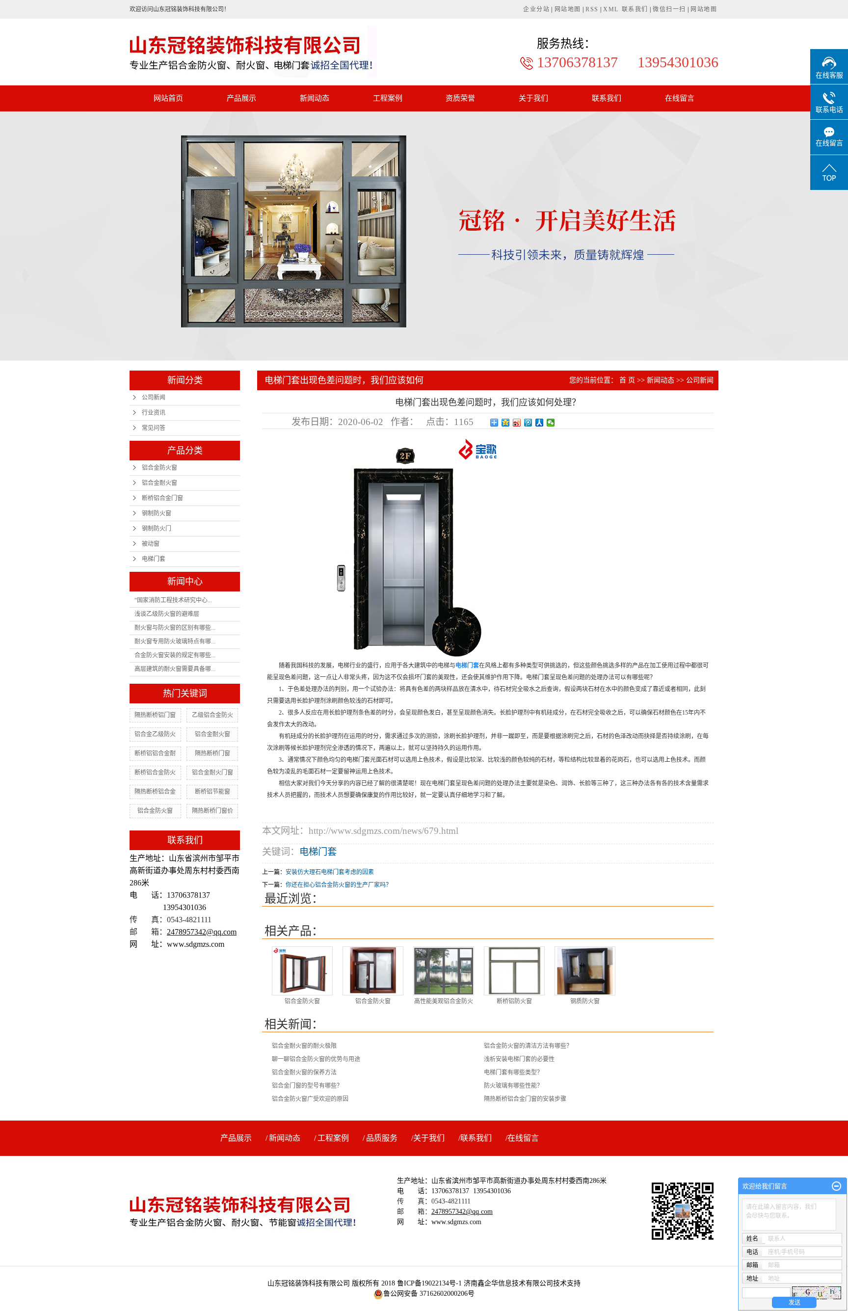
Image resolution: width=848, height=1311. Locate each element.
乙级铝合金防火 (212, 715)
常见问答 (153, 428)
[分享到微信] (551, 423)
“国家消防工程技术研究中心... (173, 600)
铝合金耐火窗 (159, 483)
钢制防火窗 (156, 513)
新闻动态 (314, 98)
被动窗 (150, 543)
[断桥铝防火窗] (514, 970)
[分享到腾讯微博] (528, 423)
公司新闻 (153, 397)
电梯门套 (153, 559)
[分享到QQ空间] (506, 423)
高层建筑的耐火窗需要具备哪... (174, 669)
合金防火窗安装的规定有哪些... (174, 655)
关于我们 (533, 98)
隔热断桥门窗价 (212, 810)
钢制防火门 (156, 528)
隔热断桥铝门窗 (155, 715)
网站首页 (168, 98)
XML (611, 9)
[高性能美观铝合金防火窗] (443, 970)
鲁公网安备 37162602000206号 (429, 1293)
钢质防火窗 (585, 1001)
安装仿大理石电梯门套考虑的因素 (330, 872)
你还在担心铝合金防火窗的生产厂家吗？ (339, 885)
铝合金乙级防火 (155, 734)
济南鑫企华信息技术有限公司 (508, 1283)
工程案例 (387, 98)
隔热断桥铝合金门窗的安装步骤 (525, 1099)
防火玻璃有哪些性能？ (513, 1085)
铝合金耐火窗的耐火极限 (304, 1046)
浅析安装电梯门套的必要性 (519, 1059)
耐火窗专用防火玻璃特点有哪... (174, 641)
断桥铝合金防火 (155, 772)
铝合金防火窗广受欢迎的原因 (310, 1099)
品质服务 (382, 1138)
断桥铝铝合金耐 (155, 753)
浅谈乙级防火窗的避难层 (166, 614)
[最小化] (836, 1186)
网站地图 (568, 9)
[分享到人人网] (539, 423)
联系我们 (635, 9)
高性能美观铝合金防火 (443, 1001)
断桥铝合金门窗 (162, 498)
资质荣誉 (460, 98)
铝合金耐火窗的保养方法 (304, 1072)
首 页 (627, 380)
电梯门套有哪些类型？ (513, 1072)
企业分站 (536, 9)
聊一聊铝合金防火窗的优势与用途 (316, 1059)
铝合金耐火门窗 (212, 772)
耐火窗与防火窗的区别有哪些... (174, 627)
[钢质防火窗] (585, 970)
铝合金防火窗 (159, 467)
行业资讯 (153, 412)
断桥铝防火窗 (514, 1001)
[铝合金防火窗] (302, 970)
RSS (592, 9)
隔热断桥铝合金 (155, 791)
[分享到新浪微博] (517, 423)
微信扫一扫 (669, 9)
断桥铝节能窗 (212, 791)
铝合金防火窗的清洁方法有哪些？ (528, 1046)
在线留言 (679, 98)
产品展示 (241, 98)
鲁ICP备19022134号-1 (429, 1283)
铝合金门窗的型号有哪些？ (307, 1085)
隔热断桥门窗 (212, 753)
